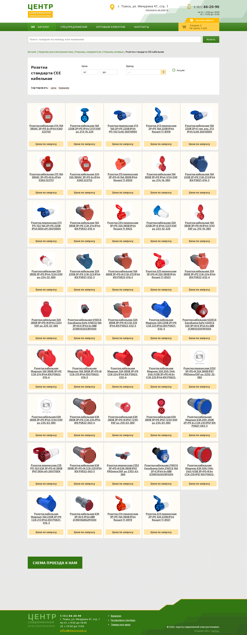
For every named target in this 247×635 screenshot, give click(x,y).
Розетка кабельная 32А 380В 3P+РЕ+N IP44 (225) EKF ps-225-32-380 (46, 322)
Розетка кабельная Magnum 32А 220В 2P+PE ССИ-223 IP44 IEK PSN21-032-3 (161, 324)
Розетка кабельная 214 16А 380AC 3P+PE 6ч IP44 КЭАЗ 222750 (46, 128)
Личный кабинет (205, 20)
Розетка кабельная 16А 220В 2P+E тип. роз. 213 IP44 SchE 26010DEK (199, 128)
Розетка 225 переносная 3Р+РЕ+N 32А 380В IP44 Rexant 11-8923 (161, 274)
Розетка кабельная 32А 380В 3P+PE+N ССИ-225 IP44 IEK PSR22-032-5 (122, 322)
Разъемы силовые (114, 52)
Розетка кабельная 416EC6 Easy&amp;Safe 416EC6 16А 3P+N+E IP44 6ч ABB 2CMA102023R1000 (84, 324)
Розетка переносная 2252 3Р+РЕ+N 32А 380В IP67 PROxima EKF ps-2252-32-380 (199, 373)
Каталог (44, 26)
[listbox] (146, 72)
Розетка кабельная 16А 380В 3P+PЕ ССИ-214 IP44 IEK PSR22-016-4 (84, 225)
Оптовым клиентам (110, 26)
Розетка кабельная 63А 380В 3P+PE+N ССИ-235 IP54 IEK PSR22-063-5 (84, 468)
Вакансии (116, 616)
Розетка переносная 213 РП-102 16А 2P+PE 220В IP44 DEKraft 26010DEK (46, 225)
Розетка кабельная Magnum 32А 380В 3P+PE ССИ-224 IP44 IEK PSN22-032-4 (122, 373)
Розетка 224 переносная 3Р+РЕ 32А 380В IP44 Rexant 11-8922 (122, 225)
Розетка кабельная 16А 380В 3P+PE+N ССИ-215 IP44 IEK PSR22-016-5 (123, 274)
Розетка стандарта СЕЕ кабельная (145, 52)
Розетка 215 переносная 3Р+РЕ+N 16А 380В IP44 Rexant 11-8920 (123, 177)
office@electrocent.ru (73, 630)
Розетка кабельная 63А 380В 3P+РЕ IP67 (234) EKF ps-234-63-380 (161, 419)
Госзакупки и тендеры (123, 620)
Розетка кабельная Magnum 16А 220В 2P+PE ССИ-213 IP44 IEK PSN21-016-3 (46, 518)
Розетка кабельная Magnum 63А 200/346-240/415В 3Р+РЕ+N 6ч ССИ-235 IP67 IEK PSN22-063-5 (199, 470)
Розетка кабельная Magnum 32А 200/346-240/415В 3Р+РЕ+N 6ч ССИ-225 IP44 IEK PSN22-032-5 (161, 373)
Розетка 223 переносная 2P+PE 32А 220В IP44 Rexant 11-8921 (161, 516)
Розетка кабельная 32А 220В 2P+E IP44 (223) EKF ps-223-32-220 (161, 225)
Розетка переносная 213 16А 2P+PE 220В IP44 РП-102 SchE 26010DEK (123, 128)
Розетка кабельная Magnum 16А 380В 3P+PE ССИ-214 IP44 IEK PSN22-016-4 (46, 373)
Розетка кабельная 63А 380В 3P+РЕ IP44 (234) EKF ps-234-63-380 (46, 419)
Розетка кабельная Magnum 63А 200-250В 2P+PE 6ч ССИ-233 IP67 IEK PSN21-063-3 (199, 421)
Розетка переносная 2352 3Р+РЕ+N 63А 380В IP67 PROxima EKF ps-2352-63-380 (123, 470)
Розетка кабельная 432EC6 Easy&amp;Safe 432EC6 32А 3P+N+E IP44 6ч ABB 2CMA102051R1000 (199, 324)
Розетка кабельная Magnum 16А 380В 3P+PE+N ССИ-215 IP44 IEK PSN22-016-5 (84, 373)
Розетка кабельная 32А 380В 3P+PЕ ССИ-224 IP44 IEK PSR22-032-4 (199, 274)
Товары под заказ (120, 624)
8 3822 (206, 7)
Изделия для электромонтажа (56, 52)
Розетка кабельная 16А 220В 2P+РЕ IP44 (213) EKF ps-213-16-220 (84, 128)
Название (64, 87)
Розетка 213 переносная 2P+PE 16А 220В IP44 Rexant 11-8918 (161, 128)
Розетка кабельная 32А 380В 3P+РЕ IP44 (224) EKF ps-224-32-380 (46, 274)
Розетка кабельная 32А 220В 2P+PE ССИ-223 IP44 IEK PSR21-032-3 (84, 274)
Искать (211, 39)
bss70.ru (215, 631)
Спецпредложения (73, 26)
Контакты (141, 26)
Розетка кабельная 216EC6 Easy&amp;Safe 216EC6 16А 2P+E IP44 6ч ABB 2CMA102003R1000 (161, 470)
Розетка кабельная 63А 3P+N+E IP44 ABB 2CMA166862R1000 (84, 516)
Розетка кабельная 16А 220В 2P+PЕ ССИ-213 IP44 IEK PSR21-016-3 (199, 177)
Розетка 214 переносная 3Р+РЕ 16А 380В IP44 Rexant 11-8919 (123, 516)
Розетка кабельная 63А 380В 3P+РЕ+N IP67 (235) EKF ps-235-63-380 (123, 419)
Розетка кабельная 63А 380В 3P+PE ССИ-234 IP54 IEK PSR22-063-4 (84, 419)
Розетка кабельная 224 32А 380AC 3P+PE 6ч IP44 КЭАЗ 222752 (84, 177)
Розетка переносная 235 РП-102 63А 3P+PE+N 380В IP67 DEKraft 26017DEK (46, 468)
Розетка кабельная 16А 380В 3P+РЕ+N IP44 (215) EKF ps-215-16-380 (199, 225)
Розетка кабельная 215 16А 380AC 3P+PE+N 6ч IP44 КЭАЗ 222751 (46, 177)
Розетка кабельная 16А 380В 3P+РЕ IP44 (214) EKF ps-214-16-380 (161, 177)
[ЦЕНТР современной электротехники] (40, 16)
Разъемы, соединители (88, 52)
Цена (53, 87)
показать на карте (157, 10)
